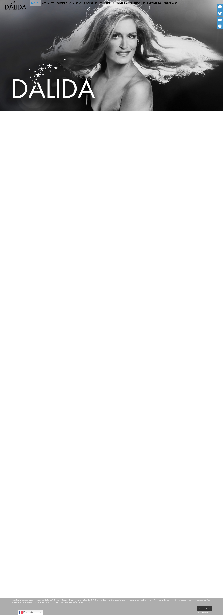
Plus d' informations (203, 613)
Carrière (62, 3)
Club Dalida (120, 3)
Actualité (48, 3)
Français (28, 612)
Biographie (90, 3)
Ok (200, 608)
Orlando (134, 3)
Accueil (35, 3)
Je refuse (207, 608)
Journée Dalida (152, 3)
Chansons (75, 3)
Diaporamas (170, 3)
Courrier (105, 3)
